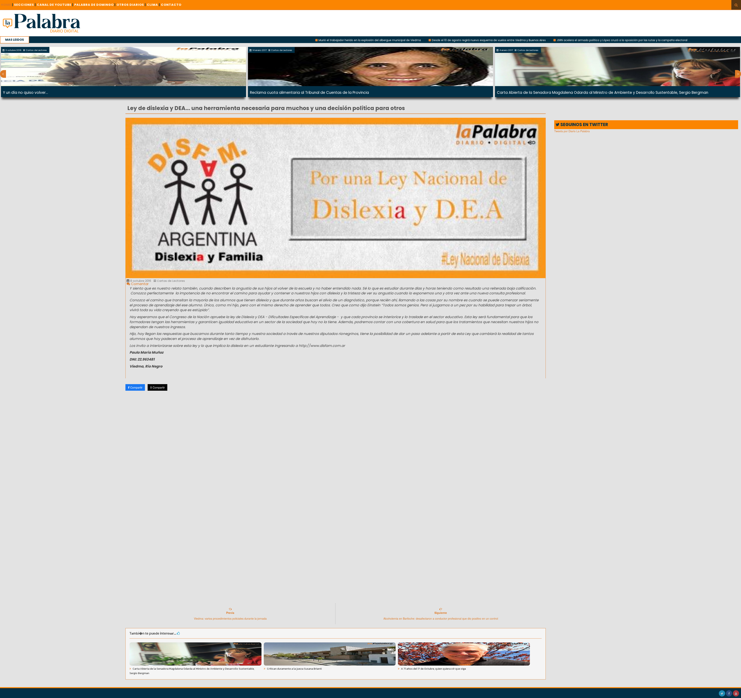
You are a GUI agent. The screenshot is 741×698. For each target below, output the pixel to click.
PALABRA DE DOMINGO (95, 5)
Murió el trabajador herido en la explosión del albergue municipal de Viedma (305, 40)
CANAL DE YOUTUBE (55, 5)
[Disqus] (335, 444)
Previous (3, 74)
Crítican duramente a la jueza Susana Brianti (294, 669)
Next (738, 74)
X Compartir (157, 387)
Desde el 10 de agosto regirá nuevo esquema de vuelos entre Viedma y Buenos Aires (424, 40)
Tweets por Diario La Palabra (572, 131)
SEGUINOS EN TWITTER (583, 125)
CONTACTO (171, 5)
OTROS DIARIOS (131, 5)
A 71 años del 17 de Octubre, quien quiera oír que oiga (433, 669)
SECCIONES (25, 5)
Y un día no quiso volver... (25, 92)
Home (7, 5)
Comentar (139, 283)
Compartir (135, 387)
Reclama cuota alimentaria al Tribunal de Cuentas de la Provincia (309, 92)
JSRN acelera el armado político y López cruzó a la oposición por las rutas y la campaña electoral (557, 40)
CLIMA (153, 5)
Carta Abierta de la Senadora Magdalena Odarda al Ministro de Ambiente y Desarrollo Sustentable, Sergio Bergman (602, 92)
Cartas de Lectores (170, 281)
